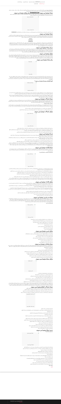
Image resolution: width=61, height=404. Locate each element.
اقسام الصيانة (36, 3)
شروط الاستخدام (20, 1)
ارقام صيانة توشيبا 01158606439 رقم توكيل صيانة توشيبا (37, 1)
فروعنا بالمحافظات (41, 3)
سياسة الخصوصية (25, 1)
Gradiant (20, 402)
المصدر (52, 366)
